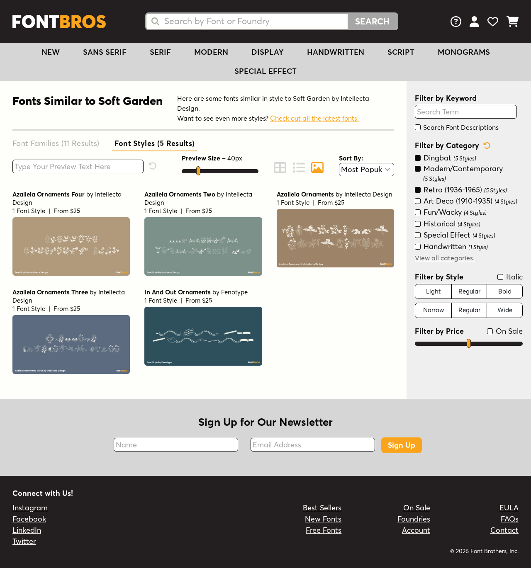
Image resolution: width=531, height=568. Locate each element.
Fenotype (234, 292)
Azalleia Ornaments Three (50, 292)
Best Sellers (322, 507)
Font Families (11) (56, 143)
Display (267, 52)
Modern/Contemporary (462, 173)
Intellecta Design (368, 194)
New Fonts (323, 519)
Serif (160, 52)
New (50, 52)
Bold (505, 291)
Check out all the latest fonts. (314, 118)
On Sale (508, 331)
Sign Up (401, 445)
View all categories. (445, 258)
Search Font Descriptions (460, 127)
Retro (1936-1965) (464, 189)
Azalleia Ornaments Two (179, 194)
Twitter (24, 541)
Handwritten (335, 52)
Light (433, 291)
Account (416, 530)
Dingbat (448, 158)
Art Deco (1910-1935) (469, 201)
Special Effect (265, 71)
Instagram (30, 507)
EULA (509, 507)
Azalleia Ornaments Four (48, 194)
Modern (211, 52)
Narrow (433, 310)
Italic (513, 277)
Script (400, 52)
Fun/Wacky (454, 212)
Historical (450, 223)
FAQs (510, 519)
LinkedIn (26, 530)
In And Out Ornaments (177, 292)
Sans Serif (105, 52)
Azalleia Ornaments (305, 194)
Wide (504, 310)
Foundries (413, 519)
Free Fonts (323, 530)
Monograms (464, 52)
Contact (504, 530)
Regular (469, 291)
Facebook (29, 519)
